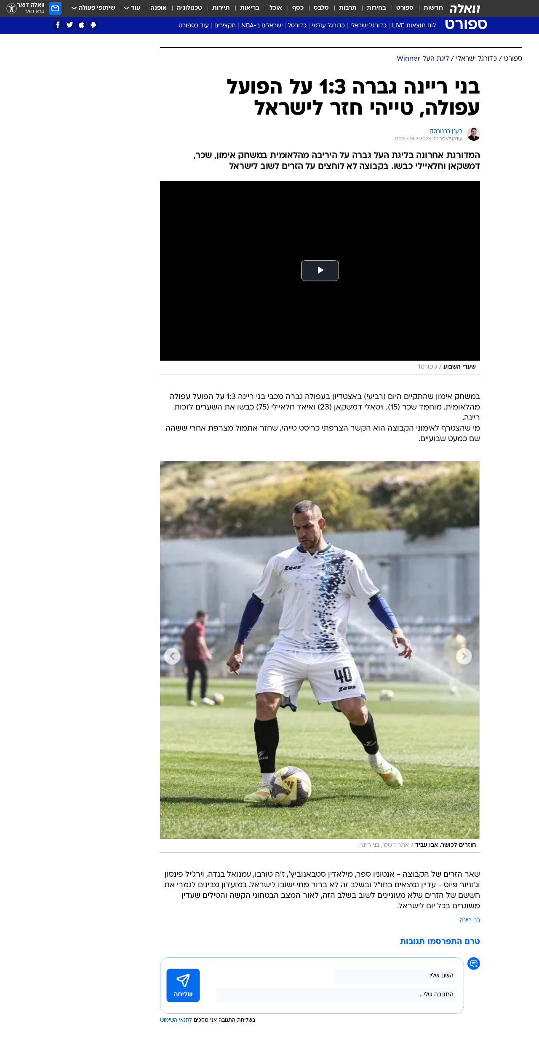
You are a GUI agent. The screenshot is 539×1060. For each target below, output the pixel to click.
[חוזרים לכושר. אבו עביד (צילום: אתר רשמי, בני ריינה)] (320, 657)
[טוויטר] (69, 25)
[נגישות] (11, 8)
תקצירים (225, 26)
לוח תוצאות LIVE (414, 26)
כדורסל (297, 26)
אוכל (276, 8)
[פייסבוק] (58, 25)
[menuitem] (428, 8)
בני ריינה (470, 920)
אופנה (158, 8)
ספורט (405, 8)
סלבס (321, 8)
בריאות (249, 8)
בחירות (376, 8)
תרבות (348, 8)
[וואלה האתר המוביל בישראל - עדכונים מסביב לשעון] (465, 8)
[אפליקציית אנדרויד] (93, 25)
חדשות (433, 8)
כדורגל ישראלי (368, 26)
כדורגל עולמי (328, 26)
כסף (298, 8)
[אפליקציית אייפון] (81, 25)
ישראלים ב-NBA (262, 26)
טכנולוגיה (189, 8)
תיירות (221, 8)
